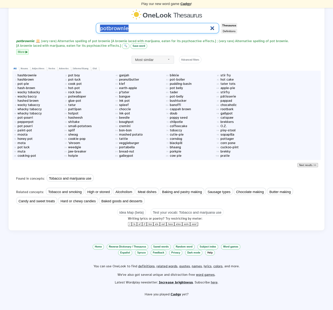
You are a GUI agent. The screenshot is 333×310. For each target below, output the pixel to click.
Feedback (158, 252)
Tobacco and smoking (65, 192)
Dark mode (193, 252)
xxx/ (194, 224)
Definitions (229, 31)
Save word (139, 45)
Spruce (141, 252)
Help (210, 252)
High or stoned (98, 192)
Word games (230, 246)
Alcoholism (123, 192)
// (144, 224)
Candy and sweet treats (36, 201)
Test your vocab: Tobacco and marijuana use (187, 212)
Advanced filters (190, 59)
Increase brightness (176, 282)
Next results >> (307, 165)
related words (166, 266)
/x (134, 224)
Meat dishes (147, 192)
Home (98, 246)
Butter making (280, 192)
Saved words (161, 246)
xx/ (163, 224)
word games (205, 274)
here (214, 282)
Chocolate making (250, 192)
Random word (184, 246)
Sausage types (219, 192)
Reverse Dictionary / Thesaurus (127, 246)
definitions (146, 266)
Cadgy (185, 4)
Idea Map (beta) (131, 212)
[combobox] (153, 60)
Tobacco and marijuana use (70, 178)
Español (125, 252)
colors (218, 266)
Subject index (208, 246)
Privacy (175, 252)
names (197, 266)
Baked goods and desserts (121, 201)
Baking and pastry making (182, 192)
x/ (140, 224)
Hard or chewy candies (78, 201)
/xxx (170, 224)
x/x (156, 224)
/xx (150, 224)
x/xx (178, 224)
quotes (184, 266)
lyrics (208, 266)
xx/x (186, 224)
